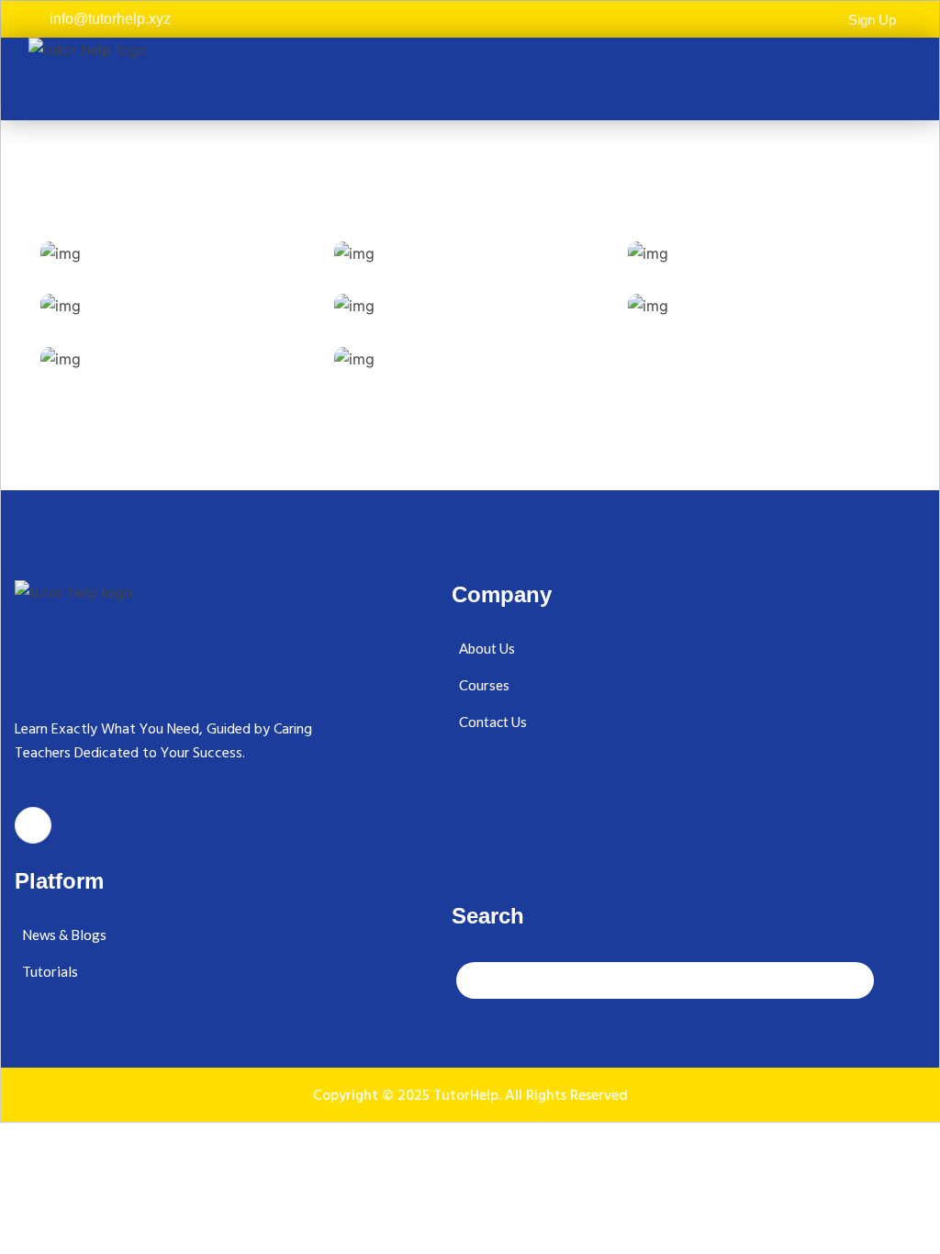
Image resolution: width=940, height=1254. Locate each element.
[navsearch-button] (665, 980)
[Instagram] (33, 825)
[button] (897, 79)
